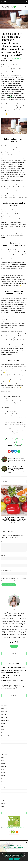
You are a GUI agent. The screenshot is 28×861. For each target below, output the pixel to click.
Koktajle (3, 742)
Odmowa (17, 858)
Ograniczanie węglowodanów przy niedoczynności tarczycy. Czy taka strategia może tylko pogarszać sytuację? (12, 686)
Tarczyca (3, 791)
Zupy (2, 806)
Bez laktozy (4, 711)
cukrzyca (20, 438)
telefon (2, 2)
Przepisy (3, 769)
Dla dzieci (3, 723)
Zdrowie (3, 803)
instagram (10, 2)
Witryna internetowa (6, 570)
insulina (19, 442)
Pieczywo (3, 763)
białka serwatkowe (11, 438)
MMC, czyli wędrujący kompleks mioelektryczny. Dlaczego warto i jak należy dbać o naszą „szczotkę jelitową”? (15, 401)
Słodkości (3, 778)
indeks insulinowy (11, 442)
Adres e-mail (4, 563)
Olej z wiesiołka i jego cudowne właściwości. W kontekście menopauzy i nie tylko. (13, 671)
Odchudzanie (4, 754)
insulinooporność (7, 152)
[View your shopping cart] (26, 2)
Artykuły (13, 58)
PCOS (2, 760)
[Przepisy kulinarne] (14, 821)
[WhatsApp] (18, 451)
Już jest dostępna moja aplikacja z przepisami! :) (13, 667)
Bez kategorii (4, 708)
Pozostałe (3, 766)
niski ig (19, 445)
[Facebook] (12, 451)
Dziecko (3, 726)
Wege (2, 800)
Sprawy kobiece (5, 785)
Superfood (3, 788)
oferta (14, 646)
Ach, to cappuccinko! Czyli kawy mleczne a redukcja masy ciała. (12, 681)
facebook (7, 2)
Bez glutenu (4, 705)
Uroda (2, 797)
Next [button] (25, 481)
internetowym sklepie (13, 387)
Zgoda (11, 858)
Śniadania (3, 781)
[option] (14, 504)
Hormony (3, 732)
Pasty (2, 757)
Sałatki (3, 775)
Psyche (3, 772)
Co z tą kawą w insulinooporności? (12, 396)
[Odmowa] (26, 856)
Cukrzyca (3, 714)
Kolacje (3, 745)
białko (11, 377)
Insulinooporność (5, 735)
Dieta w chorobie (5, 720)
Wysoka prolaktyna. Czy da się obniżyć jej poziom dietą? (12, 676)
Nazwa (3, 555)
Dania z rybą (4, 717)
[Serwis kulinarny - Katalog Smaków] (14, 828)
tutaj (10, 95)
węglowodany (5, 381)
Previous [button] (22, 481)
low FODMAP (4, 748)
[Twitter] (15, 451)
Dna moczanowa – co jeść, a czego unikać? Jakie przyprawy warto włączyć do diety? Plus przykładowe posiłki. (14, 519)
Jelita (2, 739)
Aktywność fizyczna (5, 699)
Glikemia (19, 58)
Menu (25, 6)
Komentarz (4, 542)
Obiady (3, 751)
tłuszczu (20, 377)
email (5, 2)
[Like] (9, 451)
